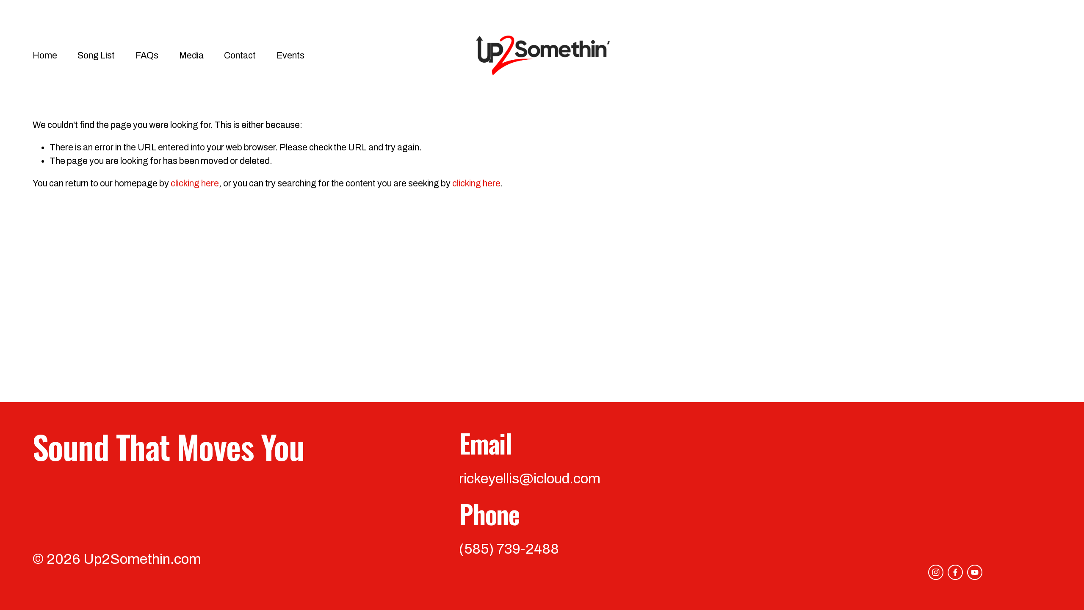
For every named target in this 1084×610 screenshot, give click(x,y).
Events (290, 55)
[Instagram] (935, 572)
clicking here (195, 183)
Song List (96, 55)
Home (45, 55)
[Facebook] (955, 572)
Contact (240, 55)
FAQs (147, 55)
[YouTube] (974, 572)
